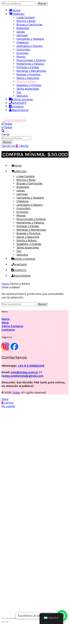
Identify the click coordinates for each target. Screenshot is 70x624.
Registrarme (20, 110)
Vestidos (22, 96)
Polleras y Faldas (27, 67)
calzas (20, 31)
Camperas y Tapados (30, 39)
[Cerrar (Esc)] (2, 618)
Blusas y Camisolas (29, 24)
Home (16, 10)
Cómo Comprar (12, 326)
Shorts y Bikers (26, 81)
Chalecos (22, 42)
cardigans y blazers (29, 46)
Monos (21, 56)
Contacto (18, 106)
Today (16, 392)
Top (18, 92)
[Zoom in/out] (14, 618)
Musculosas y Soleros (31, 60)
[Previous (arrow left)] (2, 621)
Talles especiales (27, 88)
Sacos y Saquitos (27, 78)
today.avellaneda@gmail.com (22, 376)
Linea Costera (25, 17)
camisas (22, 35)
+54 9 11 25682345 (30, 365)
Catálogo (18, 14)
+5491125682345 (14, 120)
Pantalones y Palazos (30, 63)
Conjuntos (23, 49)
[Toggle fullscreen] (10, 618)
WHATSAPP (19, 103)
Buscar (42, 3)
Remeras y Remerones (31, 71)
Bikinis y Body (25, 21)
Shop (5, 322)
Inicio (5, 283)
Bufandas (22, 28)
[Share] (6, 618)
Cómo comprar (23, 99)
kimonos (22, 53)
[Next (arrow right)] (6, 621)
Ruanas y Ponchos (28, 74)
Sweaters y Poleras (28, 85)
